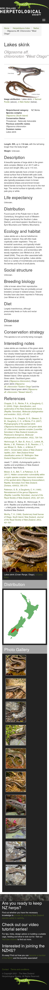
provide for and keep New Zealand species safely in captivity (23, 916)
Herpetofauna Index (21, 28)
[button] (14, 665)
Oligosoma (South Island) (17, 115)
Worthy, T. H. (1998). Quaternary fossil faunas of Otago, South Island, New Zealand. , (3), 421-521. (24, 518)
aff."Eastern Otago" (18, 385)
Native (36, 28)
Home (6, 28)
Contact (5, 969)
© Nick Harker (24, 101)
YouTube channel (9, 939)
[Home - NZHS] (24, 8)
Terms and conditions (20, 969)
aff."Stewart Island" (20, 390)
